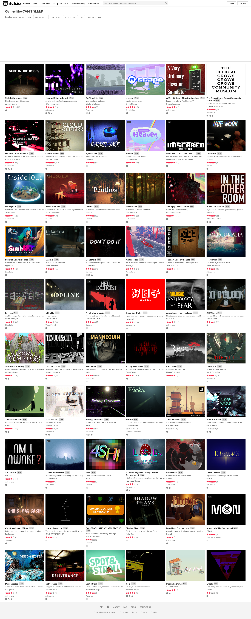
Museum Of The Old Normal (220, 528)
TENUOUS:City (52, 366)
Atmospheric (40, 17)
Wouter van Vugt (92, 589)
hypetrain (9, 265)
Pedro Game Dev (92, 536)
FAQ (125, 607)
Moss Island (131, 206)
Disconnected (11, 583)
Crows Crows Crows (215, 106)
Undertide (211, 366)
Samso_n (129, 265)
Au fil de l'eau (132, 259)
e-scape (129, 98)
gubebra (210, 159)
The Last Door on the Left (178, 259)
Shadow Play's (132, 528)
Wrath (88, 478)
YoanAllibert (10, 212)
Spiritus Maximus (52, 212)
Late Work (211, 153)
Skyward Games (51, 425)
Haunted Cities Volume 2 (56, 98)
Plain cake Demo (174, 583)
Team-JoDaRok (51, 265)
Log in (231, 3)
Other (21, 17)
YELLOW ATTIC (172, 587)
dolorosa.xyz (212, 425)
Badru (7, 425)
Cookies (154, 612)
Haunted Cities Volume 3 (16, 153)
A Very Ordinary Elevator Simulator (182, 98)
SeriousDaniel (51, 319)
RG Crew (170, 319)
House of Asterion (53, 528)
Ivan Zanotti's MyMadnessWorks (179, 159)
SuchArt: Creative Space (16, 259)
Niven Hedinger (11, 319)
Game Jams (45, 3)
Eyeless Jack (91, 153)
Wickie (129, 419)
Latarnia (49, 259)
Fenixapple (9, 534)
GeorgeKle (9, 589)
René (88, 425)
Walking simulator (95, 17)
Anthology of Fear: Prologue (179, 313)
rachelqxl (130, 319)
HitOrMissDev (51, 589)
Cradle (210, 583)
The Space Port (173, 419)
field (128, 583)
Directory (124, 612)
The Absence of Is (13, 419)
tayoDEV (89, 159)
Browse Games (30, 3)
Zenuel (209, 589)
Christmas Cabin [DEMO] (16, 528)
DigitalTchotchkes (93, 104)
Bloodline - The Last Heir (177, 528)
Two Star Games (51, 159)
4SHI (88, 472)
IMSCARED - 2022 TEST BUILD (180, 153)
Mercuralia (212, 259)
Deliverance (51, 583)
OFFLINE (49, 313)
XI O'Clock (212, 313)
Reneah (169, 534)
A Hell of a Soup (52, 206)
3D (29, 17)
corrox (209, 478)
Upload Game (62, 3)
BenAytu (8, 475)
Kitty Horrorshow (52, 104)
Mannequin (91, 366)
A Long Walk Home (135, 366)
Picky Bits (211, 212)
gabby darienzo (11, 372)
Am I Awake (10, 472)
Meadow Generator (54, 472)
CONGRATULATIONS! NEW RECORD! (104, 528)
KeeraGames (212, 319)
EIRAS (209, 531)
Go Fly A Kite (92, 98)
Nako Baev (130, 534)
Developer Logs (78, 3)
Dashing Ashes (132, 425)
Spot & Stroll (91, 583)
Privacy (144, 612)
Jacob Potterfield (213, 265)
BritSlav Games (172, 425)
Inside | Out (10, 206)
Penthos (89, 206)
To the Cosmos (213, 472)
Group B (89, 212)
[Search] (165, 3)
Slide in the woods (13, 98)
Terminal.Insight (132, 589)
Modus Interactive (173, 212)
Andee (169, 478)
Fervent (9, 313)
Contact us (145, 607)
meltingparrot (131, 212)
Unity (81, 17)
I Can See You (51, 419)
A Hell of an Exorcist (95, 313)
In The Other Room (215, 206)
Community (93, 3)
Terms (134, 612)
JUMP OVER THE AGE (54, 534)
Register (242, 3)
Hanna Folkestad (173, 372)
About (116, 607)
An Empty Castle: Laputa (177, 206)
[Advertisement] (125, 39)
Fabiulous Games (133, 481)
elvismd (89, 372)
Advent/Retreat (214, 419)
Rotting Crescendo (94, 419)
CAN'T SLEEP (32, 11)
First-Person (55, 17)
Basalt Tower (131, 372)
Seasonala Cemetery (14, 366)
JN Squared (90, 265)
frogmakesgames (173, 104)
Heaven (129, 153)
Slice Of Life (70, 17)
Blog (133, 607)
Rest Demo (171, 366)
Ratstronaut (171, 472)
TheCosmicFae (172, 265)
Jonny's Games (11, 104)
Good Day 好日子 (134, 313)
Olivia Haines (131, 104)
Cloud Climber (52, 153)
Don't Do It (91, 259)
